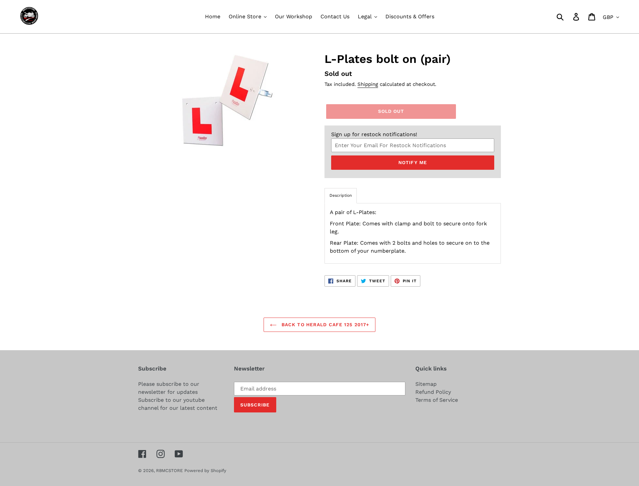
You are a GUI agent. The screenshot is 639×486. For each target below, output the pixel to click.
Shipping (367, 84)
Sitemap (426, 384)
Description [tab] (340, 195)
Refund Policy (433, 392)
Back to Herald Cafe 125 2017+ (324, 324)
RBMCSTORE (169, 470)
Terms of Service (436, 400)
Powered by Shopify (205, 470)
